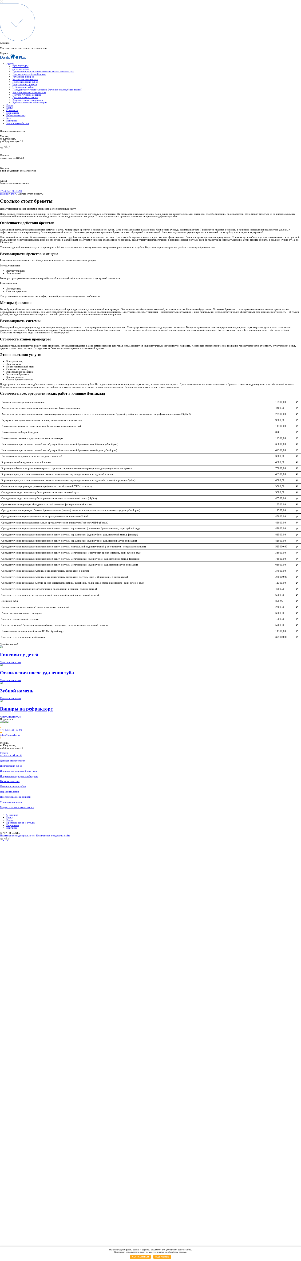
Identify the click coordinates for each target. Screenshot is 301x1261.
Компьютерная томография (27, 100)
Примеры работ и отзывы (20, 822)
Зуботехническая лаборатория (29, 102)
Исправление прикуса (24, 84)
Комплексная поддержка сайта (53, 835)
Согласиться (140, 1257)
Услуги (10, 63)
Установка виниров (23, 76)
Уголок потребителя (17, 123)
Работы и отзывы (15, 115)
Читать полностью (10, 662)
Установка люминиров (25, 79)
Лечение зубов (20, 69)
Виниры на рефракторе (26, 709)
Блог (9, 118)
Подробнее (162, 1257)
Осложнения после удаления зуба (37, 672)
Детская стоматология (25, 97)
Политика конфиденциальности (18, 835)
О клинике (12, 110)
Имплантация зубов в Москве (29, 74)
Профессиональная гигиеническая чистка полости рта (43, 71)
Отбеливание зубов (23, 87)
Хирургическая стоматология (29, 92)
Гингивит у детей (20, 654)
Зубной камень (16, 691)
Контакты (11, 120)
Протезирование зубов (25, 82)
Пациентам (12, 113)
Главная (4, 193)
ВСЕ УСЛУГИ (20, 66)
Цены (9, 107)
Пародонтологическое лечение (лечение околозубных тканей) (47, 89)
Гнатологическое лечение (26, 95)
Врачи (9, 105)
